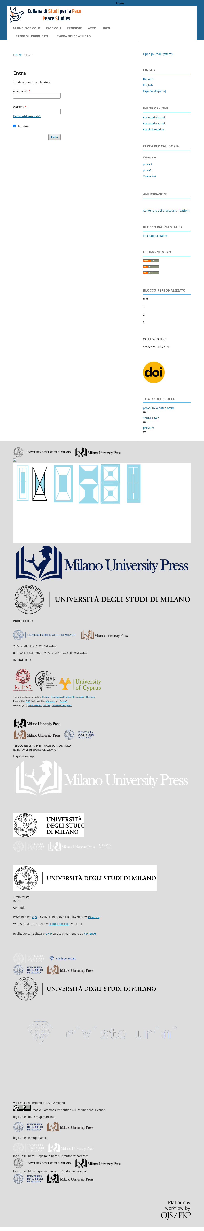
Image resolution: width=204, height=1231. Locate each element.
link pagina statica (155, 235)
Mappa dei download (74, 36)
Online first (149, 176)
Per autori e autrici (154, 123)
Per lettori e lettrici (154, 117)
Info (107, 28)
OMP (48, 933)
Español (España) (154, 91)
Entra (54, 137)
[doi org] (154, 382)
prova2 (147, 170)
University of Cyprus (62, 705)
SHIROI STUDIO (59, 924)
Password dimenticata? (27, 116)
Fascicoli (53, 28)
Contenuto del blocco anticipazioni (166, 210)
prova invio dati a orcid (158, 408)
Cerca (183, 28)
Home (17, 55)
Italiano (148, 79)
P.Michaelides (35, 705)
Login (120, 3)
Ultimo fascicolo (26, 28)
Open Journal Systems (158, 54)
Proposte (74, 28)
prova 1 (147, 164)
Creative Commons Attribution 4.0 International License (68, 697)
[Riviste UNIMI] (64, 962)
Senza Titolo (151, 418)
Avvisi (92, 28)
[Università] (30, 962)
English (148, 85)
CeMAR (63, 701)
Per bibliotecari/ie (153, 129)
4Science (50, 701)
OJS (28, 701)
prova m (148, 428)
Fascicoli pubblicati (32, 36)
